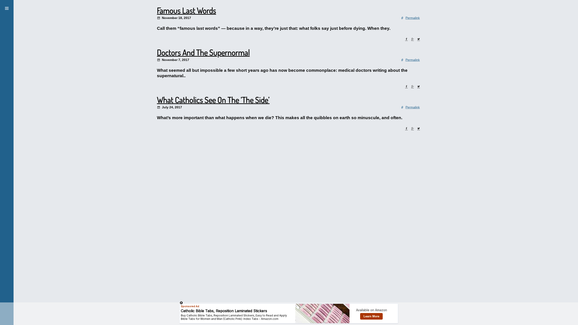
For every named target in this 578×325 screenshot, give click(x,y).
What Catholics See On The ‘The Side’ (213, 100)
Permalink (413, 18)
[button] (7, 7)
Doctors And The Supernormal (203, 52)
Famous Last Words (186, 10)
